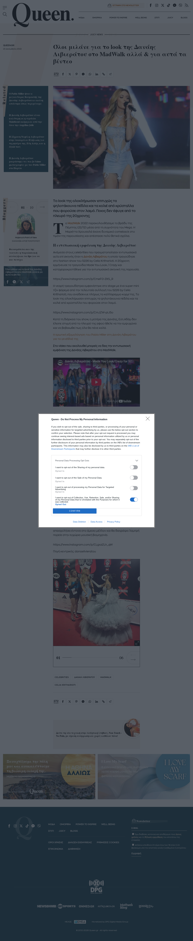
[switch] (134, 467)
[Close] (149, 419)
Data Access (96, 521)
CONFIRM (74, 511)
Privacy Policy (113, 521)
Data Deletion (79, 521)
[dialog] (96, 470)
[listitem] (96, 460)
